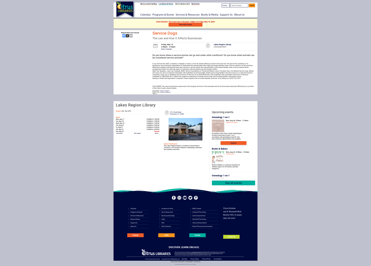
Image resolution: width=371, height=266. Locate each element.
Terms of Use (206, 259)
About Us (239, 14)
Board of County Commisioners (202, 226)
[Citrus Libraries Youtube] (184, 198)
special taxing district (197, 252)
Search (252, 5)
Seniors (162, 90)
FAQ (162, 223)
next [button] (156, 133)
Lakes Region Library (222, 44)
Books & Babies (220, 149)
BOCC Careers (196, 208)
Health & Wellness (165, 92)
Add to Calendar (166, 49)
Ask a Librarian (166, 226)
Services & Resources (188, 14)
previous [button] (119, 133)
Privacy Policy (194, 259)
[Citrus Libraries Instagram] (179, 198)
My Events (195, 4)
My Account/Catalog (148, 4)
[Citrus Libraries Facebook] (173, 198)
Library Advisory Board (199, 223)
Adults (167, 90)
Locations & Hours (166, 4)
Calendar (145, 14)
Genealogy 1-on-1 (221, 117)
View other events (185, 25)
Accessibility (218, 259)
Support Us (226, 14)
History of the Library (199, 212)
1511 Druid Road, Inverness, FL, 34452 (177, 113)
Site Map (184, 259)
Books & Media (209, 14)
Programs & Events (163, 14)
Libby (163, 219)
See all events (233, 183)
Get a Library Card (182, 4)
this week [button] (137, 133)
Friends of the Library (199, 219)
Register (234, 143)
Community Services (198, 215)
